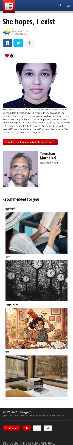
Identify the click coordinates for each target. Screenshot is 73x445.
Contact (13, 428)
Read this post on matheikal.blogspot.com (29, 142)
